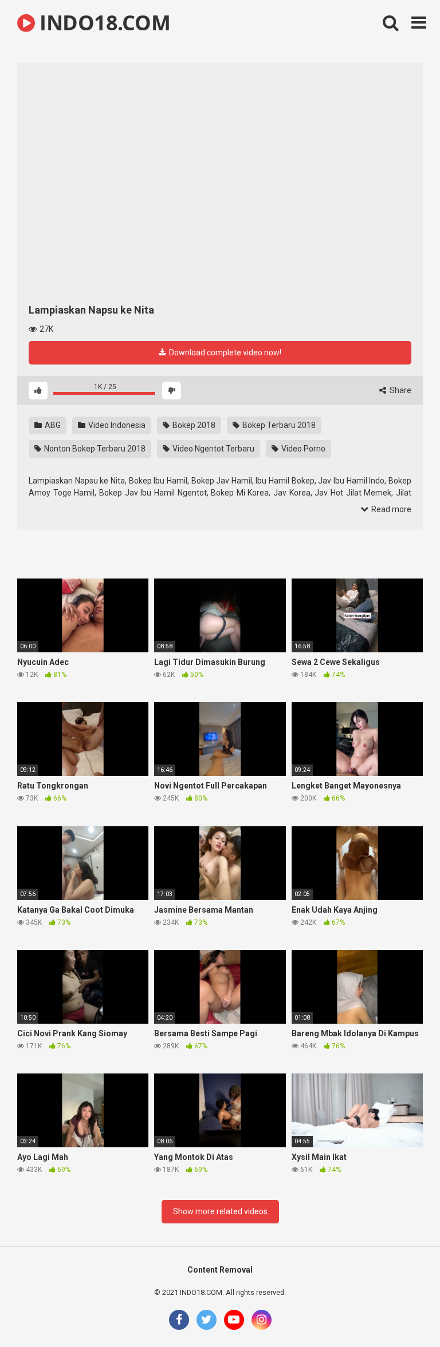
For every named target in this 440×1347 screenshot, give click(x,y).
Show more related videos (220, 1211)
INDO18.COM (102, 23)
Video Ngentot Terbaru (212, 448)
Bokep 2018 (193, 425)
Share (399, 390)
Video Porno (302, 448)
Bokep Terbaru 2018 (278, 425)
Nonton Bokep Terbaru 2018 (94, 448)
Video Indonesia (116, 425)
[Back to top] (401, 1312)
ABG (52, 425)
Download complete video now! (224, 352)
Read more (390, 509)
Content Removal (220, 1269)
